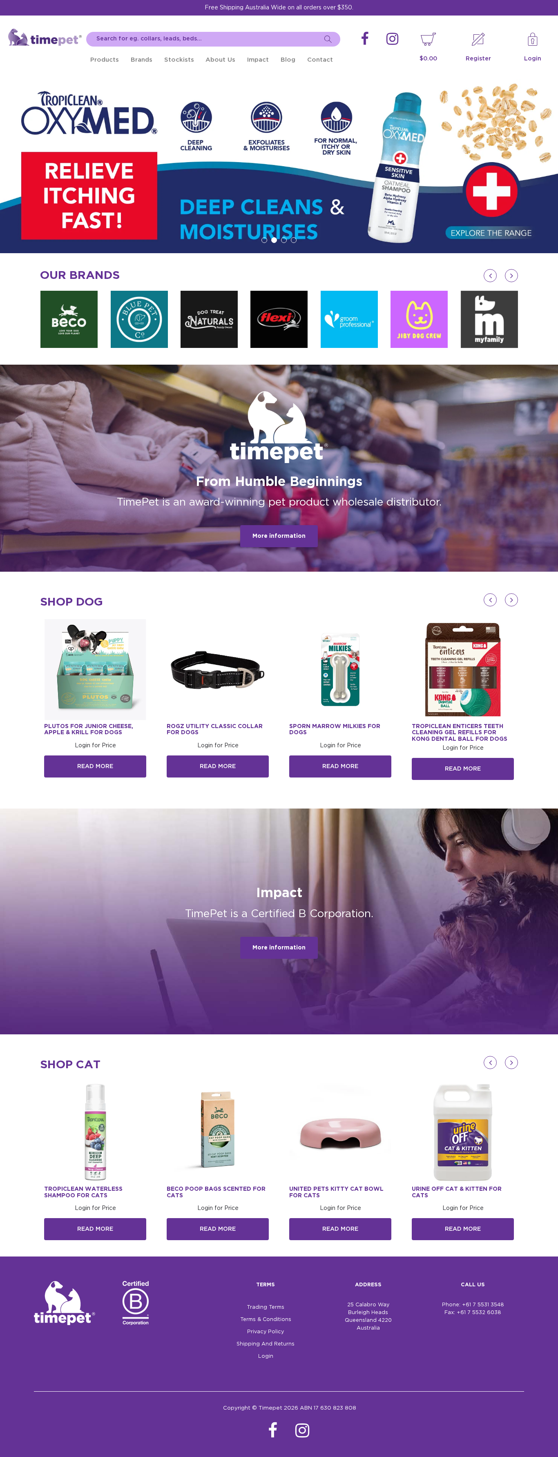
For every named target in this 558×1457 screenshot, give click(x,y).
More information (279, 536)
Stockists (179, 59)
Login (532, 58)
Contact (320, 59)
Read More (95, 766)
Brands (141, 59)
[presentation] (490, 275)
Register (478, 58)
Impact (258, 59)
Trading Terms (265, 1307)
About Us (220, 59)
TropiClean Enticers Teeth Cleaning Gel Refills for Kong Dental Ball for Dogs (459, 733)
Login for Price (95, 745)
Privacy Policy (265, 1332)
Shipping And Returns (266, 1344)
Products (104, 59)
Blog (288, 59)
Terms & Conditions (265, 1319)
